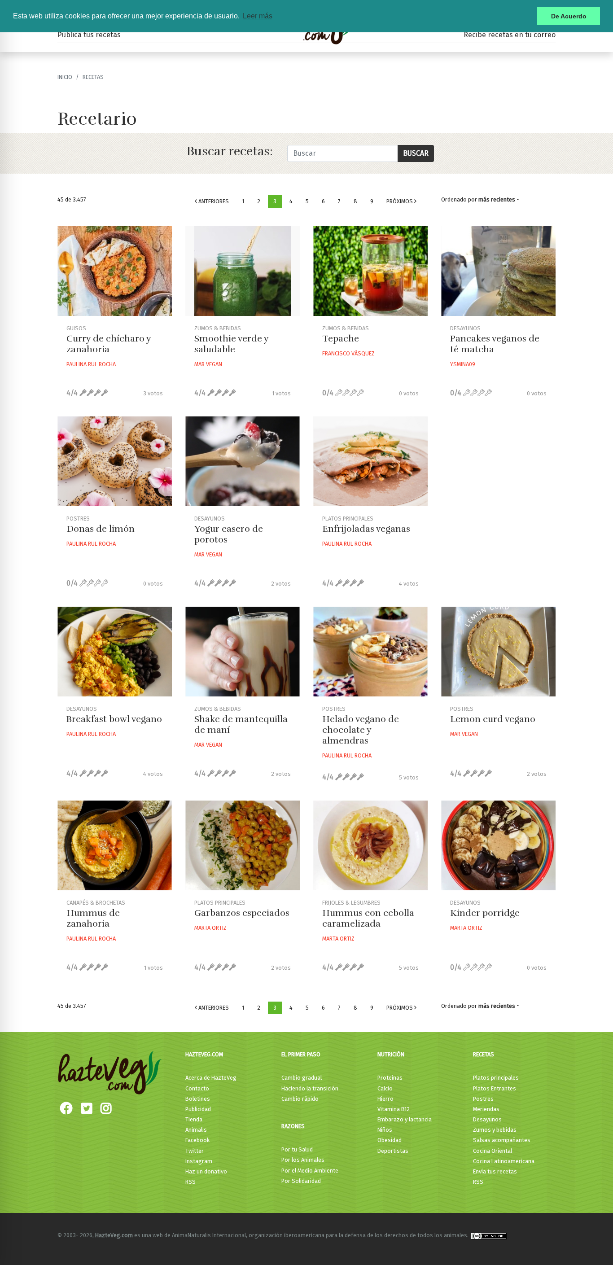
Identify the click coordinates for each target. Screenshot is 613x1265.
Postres (483, 1098)
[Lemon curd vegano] (498, 651)
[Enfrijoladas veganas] (370, 461)
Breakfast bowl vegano (114, 719)
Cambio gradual (301, 1077)
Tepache (340, 338)
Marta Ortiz (210, 927)
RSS (190, 1181)
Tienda (193, 1119)
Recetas (483, 1054)
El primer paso (300, 1054)
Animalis (196, 1129)
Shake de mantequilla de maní (241, 724)
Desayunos (487, 1119)
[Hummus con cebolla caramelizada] (370, 845)
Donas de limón (100, 528)
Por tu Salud (297, 1149)
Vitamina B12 (393, 1109)
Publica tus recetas (89, 35)
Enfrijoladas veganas (366, 528)
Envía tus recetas (495, 1171)
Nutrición (390, 1054)
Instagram (198, 1161)
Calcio (385, 1088)
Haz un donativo (206, 1171)
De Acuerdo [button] (569, 16)
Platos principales (496, 1077)
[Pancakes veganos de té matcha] (498, 271)
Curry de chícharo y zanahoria (108, 344)
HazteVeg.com (204, 1054)
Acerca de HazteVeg (210, 1077)
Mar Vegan (208, 364)
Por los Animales (302, 1159)
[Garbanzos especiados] (242, 845)
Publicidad (198, 1109)
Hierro (385, 1098)
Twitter (194, 1150)
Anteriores (213, 201)
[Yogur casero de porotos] (242, 461)
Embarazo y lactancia (404, 1119)
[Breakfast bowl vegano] (114, 651)
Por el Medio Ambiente (309, 1170)
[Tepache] (370, 271)
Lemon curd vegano (492, 719)
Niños (384, 1129)
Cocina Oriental (492, 1150)
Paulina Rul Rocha (91, 364)
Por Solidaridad (301, 1180)
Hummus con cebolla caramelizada (368, 918)
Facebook (197, 1140)
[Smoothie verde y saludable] (242, 271)
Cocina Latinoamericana (503, 1161)
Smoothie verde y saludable (231, 344)
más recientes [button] (496, 199)
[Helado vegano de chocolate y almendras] (370, 651)
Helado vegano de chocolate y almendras (360, 729)
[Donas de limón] (114, 461)
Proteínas (390, 1077)
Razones (293, 1126)
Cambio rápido (300, 1098)
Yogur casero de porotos (228, 534)
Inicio (64, 77)
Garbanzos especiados (241, 913)
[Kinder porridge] (498, 845)
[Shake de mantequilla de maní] (242, 651)
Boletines (197, 1098)
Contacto (197, 1088)
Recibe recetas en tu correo (510, 35)
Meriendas (486, 1109)
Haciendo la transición (309, 1088)
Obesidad (389, 1140)
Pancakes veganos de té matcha (494, 344)
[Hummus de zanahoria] (114, 845)
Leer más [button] (257, 16)
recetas (93, 77)
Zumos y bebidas (495, 1129)
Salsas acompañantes (501, 1140)
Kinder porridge (485, 913)
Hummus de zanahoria (93, 918)
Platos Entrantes (494, 1088)
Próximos (400, 201)
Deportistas (392, 1150)
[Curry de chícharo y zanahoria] (114, 271)
